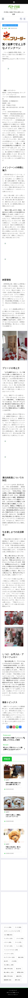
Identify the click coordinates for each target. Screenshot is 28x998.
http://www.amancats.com (17, 113)
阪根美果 (7, 979)
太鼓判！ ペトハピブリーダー (10, 25)
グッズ (18, 927)
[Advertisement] (14, 875)
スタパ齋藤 (8, 934)
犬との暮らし (8, 964)
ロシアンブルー (9, 957)
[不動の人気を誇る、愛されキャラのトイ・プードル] (14, 835)
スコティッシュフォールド (12, 931)
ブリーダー (8, 946)
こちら (11, 58)
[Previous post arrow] (24, 738)
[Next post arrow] (24, 749)
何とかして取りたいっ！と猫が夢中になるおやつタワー (12, 748)
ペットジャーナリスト (11, 949)
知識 (18, 976)
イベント (7, 927)
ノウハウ (19, 938)
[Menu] (3, 19)
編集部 (5, 28)
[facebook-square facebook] (14, 2)
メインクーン (8, 953)
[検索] (21, 19)
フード (18, 942)
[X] (10, 727)
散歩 (20, 957)
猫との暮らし (8, 972)
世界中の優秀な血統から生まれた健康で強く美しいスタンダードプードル (13, 783)
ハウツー (7, 942)
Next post (5, 744)
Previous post (7, 735)
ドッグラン (8, 938)
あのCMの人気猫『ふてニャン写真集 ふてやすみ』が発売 (14, 739)
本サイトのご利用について (13, 992)
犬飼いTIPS (8, 968)
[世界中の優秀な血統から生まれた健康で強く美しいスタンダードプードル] (14, 771)
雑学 (17, 979)
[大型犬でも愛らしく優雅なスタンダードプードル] (14, 803)
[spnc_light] (24, 18)
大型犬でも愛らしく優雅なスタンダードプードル (13, 815)
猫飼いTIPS (8, 976)
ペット (19, 946)
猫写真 (20, 972)
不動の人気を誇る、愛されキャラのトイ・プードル (13, 847)
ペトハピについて (13, 990)
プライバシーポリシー (13, 994)
